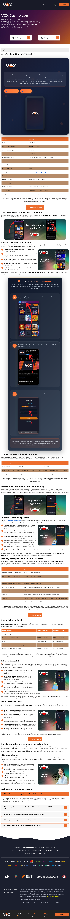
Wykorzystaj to (35, 459)
